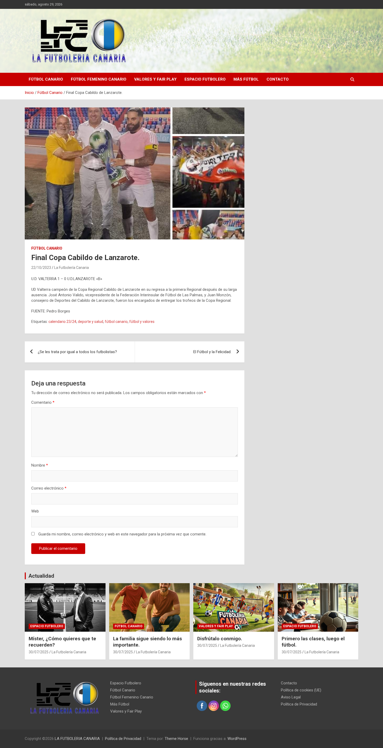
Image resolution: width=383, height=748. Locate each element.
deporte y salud (90, 321)
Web (35, 511)
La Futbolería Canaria (71, 268)
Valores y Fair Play (155, 79)
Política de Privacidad (299, 704)
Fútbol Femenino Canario (98, 79)
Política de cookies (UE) (301, 690)
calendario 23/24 (62, 321)
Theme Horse (176, 738)
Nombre (39, 465)
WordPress (236, 738)
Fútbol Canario (46, 79)
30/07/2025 (38, 652)
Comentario (42, 402)
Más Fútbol (246, 79)
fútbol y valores (142, 321)
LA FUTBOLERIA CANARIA (77, 738)
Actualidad (41, 576)
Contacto (278, 79)
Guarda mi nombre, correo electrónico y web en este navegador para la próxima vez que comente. (122, 534)
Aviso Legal (291, 697)
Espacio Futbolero (205, 79)
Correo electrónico (48, 488)
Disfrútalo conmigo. (219, 639)
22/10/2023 (41, 268)
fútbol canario (116, 321)
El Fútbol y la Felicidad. (212, 351)
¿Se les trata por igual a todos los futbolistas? (77, 351)
